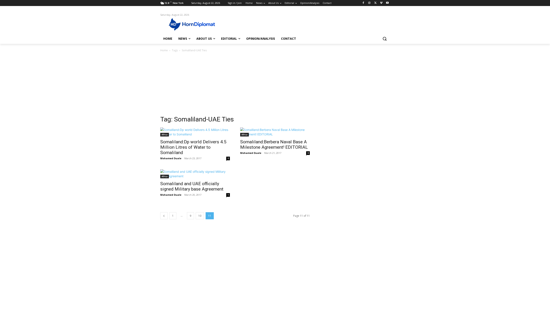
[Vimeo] (381, 3)
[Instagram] (369, 3)
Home (164, 50)
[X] (375, 3)
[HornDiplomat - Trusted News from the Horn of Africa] (194, 24)
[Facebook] (363, 3)
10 (199, 216)
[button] (384, 38)
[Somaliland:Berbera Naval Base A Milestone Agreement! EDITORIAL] (275, 131)
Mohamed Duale (170, 158)
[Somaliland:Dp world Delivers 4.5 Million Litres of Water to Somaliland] (195, 131)
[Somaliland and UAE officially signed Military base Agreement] (195, 173)
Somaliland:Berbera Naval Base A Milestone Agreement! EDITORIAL (274, 144)
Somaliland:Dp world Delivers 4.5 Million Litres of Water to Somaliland (193, 147)
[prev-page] (164, 215)
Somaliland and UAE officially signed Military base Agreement (191, 186)
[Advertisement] (275, 85)
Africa (165, 134)
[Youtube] (387, 3)
